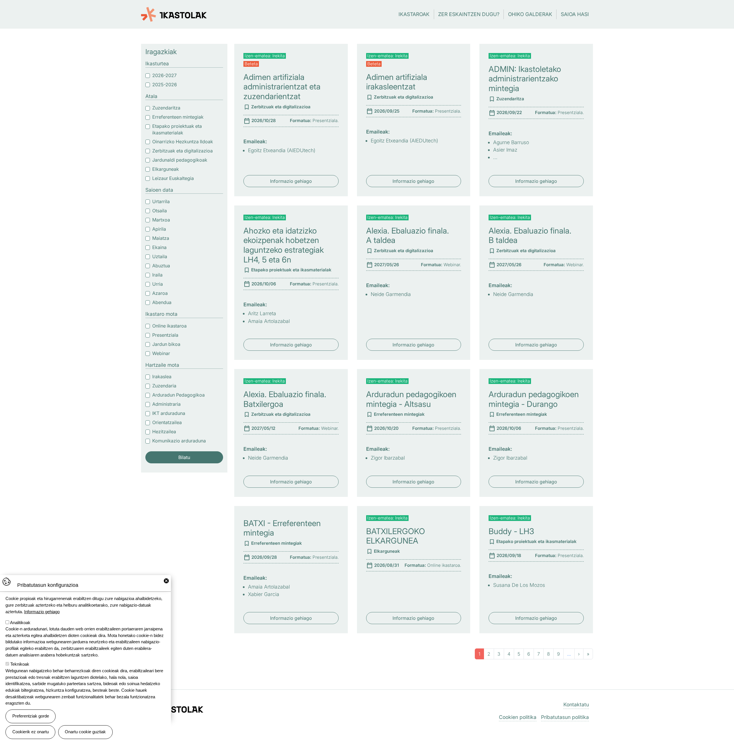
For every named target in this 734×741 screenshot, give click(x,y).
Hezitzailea (164, 431)
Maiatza (160, 238)
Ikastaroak (414, 14)
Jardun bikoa (166, 344)
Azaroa (160, 293)
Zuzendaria (164, 386)
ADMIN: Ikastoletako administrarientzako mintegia (525, 78)
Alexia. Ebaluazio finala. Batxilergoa (284, 399)
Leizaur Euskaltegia (173, 178)
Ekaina (159, 247)
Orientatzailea (167, 422)
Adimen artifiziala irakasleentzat (396, 82)
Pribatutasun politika (565, 717)
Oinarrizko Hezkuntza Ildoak (182, 141)
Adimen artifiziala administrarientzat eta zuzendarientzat (282, 86)
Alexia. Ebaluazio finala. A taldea (407, 235)
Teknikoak (19, 664)
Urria (157, 284)
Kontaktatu (576, 704)
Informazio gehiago (291, 181)
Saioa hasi (575, 14)
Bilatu (184, 457)
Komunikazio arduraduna (179, 441)
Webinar (161, 353)
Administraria (166, 404)
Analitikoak (20, 622)
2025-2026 (164, 84)
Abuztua (161, 265)
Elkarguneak (165, 169)
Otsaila (159, 210)
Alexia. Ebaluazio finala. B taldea (530, 235)
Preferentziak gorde (30, 715)
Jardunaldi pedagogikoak (179, 160)
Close (166, 580)
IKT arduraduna (168, 413)
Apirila (159, 229)
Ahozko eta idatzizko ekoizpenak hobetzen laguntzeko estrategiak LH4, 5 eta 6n (283, 245)
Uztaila (159, 256)
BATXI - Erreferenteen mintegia (282, 528)
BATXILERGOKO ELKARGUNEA (395, 536)
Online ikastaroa (169, 326)
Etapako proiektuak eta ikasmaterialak (177, 129)
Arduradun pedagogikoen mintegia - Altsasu (411, 399)
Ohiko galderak (530, 14)
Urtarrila (161, 201)
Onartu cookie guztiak (85, 731)
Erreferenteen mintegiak (178, 117)
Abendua (161, 302)
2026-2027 (164, 75)
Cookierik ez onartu (30, 731)
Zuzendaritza (166, 108)
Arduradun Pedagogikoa (178, 395)
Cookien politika (517, 717)
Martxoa (161, 220)
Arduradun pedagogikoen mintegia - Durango (534, 399)
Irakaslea (161, 376)
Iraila (157, 275)
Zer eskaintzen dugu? (468, 14)
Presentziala (165, 335)
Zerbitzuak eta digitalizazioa (182, 151)
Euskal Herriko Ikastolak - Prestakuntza (174, 11)
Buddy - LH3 (511, 531)
